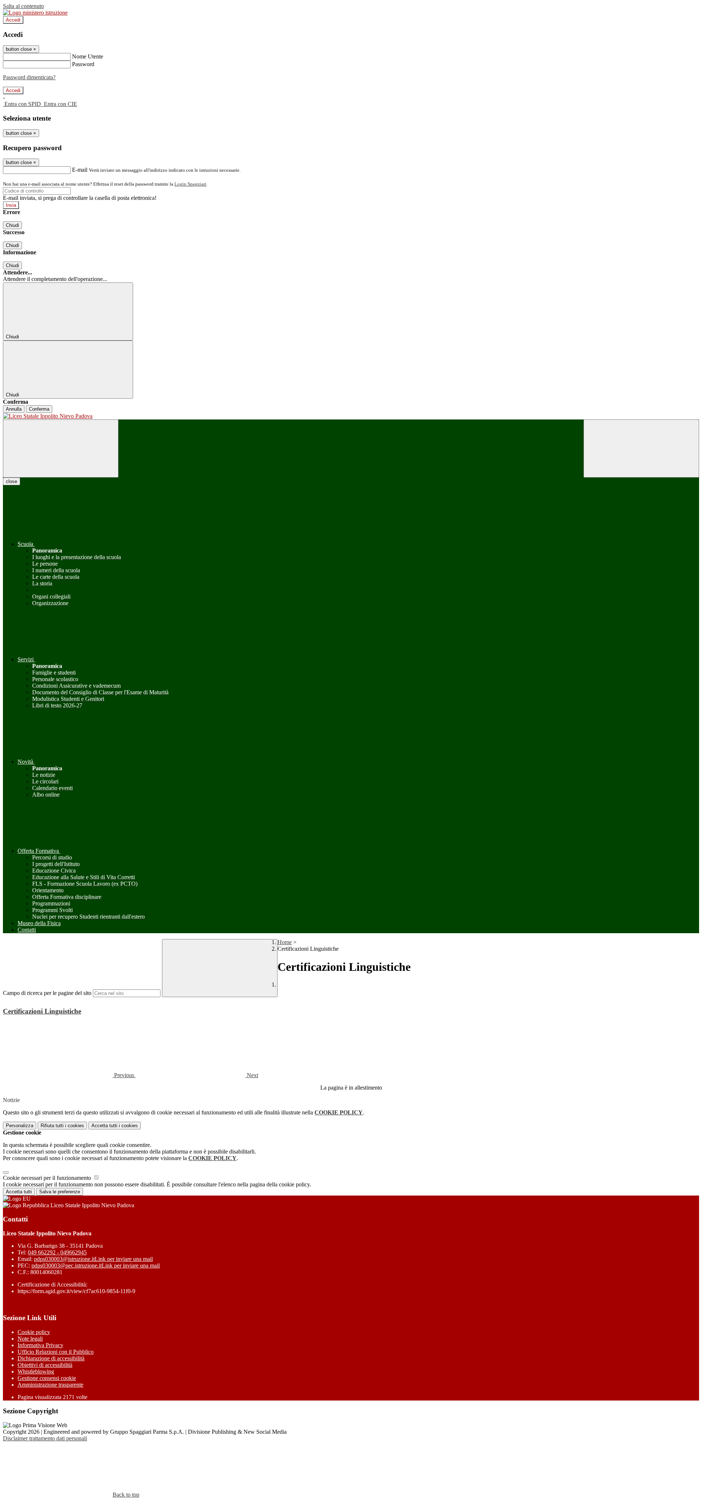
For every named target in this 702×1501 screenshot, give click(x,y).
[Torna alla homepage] (351, 416)
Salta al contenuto (23, 6)
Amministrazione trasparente (50, 1385)
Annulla (14, 409)
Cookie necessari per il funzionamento (48, 1178)
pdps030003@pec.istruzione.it (95, 1265)
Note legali (30, 1338)
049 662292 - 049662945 (57, 1252)
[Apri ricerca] (641, 448)
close (11, 481)
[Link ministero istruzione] (35, 13)
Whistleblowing (36, 1371)
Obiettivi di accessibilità (45, 1365)
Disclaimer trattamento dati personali (45, 1438)
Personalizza (19, 1125)
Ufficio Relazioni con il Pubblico (56, 1352)
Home (285, 942)
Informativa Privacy (40, 1345)
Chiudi (12, 225)
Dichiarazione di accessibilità (51, 1358)
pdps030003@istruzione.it (93, 1259)
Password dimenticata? (29, 77)
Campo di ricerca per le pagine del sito (47, 993)
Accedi (13, 20)
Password (83, 64)
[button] (69, 1075)
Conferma (39, 409)
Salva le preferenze (59, 1191)
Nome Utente (87, 56)
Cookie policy (34, 1332)
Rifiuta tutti (62, 1125)
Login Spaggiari (190, 184)
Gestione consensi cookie (47, 1378)
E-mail (79, 170)
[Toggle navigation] (60, 448)
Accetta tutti (114, 1125)
